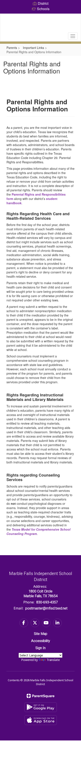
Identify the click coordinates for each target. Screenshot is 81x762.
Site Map (40, 633)
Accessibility (40, 641)
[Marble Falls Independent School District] (40, 24)
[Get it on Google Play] (40, 707)
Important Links (33, 47)
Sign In (40, 648)
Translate (53, 660)
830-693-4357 (47, 602)
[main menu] (73, 36)
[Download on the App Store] (40, 720)
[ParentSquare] (40, 696)
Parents (11, 47)
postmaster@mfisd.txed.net (46, 608)
